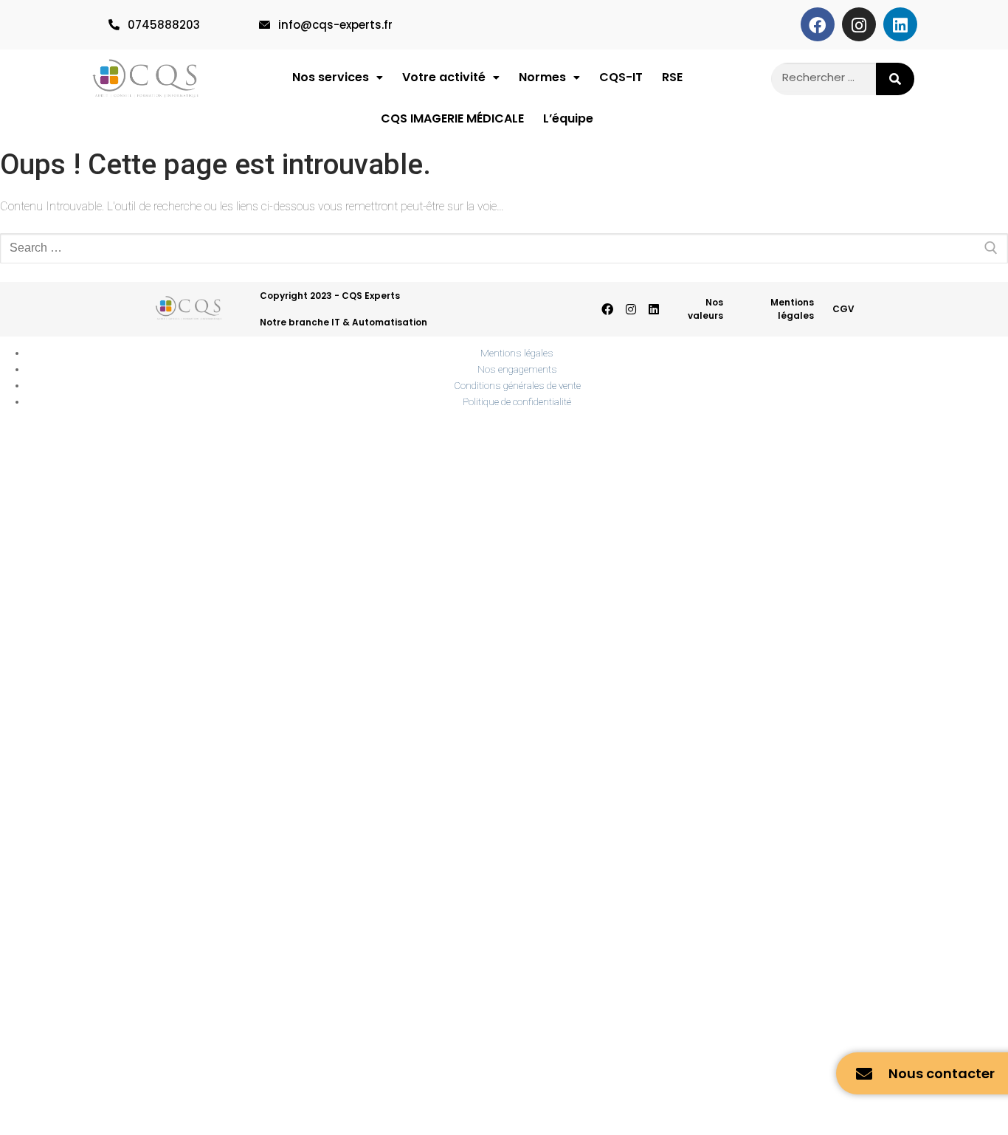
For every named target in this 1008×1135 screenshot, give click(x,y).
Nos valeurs (705, 309)
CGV (843, 309)
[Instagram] (859, 24)
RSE (672, 77)
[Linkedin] (900, 24)
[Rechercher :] (504, 248)
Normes (542, 77)
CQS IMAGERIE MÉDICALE (452, 118)
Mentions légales (792, 309)
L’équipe (568, 118)
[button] (338, 77)
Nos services (330, 77)
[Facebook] (818, 24)
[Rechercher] (895, 79)
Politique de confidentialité (517, 401)
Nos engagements (517, 369)
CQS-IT (621, 77)
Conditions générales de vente (517, 385)
